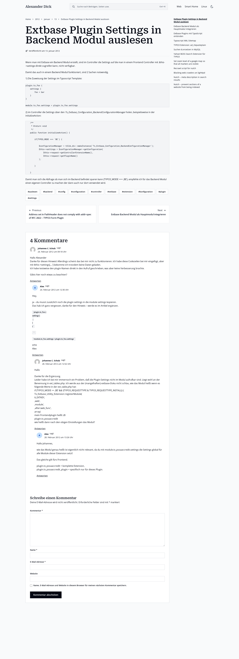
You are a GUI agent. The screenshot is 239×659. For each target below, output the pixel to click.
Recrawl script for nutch (185, 68)
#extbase (111, 191)
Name (33, 550)
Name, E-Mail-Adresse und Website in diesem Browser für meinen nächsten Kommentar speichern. (80, 585)
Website (34, 573)
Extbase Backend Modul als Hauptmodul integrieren (138, 214)
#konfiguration (145, 191)
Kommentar (36, 510)
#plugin (162, 191)
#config (61, 191)
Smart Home (191, 6)
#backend (47, 191)
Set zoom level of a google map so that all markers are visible (189, 62)
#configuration (78, 191)
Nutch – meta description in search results (190, 78)
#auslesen (32, 191)
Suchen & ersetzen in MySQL (187, 49)
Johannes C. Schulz (47, 248)
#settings (32, 198)
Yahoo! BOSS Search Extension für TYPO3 (189, 55)
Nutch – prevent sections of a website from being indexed (187, 85)
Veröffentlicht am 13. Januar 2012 (44, 51)
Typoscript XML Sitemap (185, 40)
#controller (96, 191)
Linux (204, 6)
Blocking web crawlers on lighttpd (189, 72)
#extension (127, 191)
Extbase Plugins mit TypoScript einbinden (188, 34)
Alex (42, 286)
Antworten (35, 280)
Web (179, 6)
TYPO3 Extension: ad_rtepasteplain (190, 45)
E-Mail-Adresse (38, 562)
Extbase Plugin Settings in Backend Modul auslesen (190, 20)
